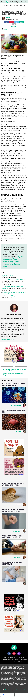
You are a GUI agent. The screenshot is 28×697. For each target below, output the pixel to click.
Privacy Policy (12, 657)
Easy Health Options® (11, 690)
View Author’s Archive (7, 339)
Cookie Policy (22, 657)
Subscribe (20, 661)
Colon (5, 29)
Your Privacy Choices (8, 694)
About (6, 661)
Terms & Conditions (20, 660)
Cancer (8, 18)
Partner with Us (13, 661)
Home (3, 5)
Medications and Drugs (9, 296)
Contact (4, 657)
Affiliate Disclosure (7, 660)
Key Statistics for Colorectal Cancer (12, 276)
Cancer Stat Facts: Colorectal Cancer (12, 279)
